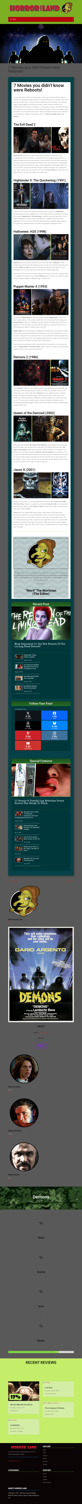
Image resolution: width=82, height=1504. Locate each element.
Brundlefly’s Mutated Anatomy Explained (30, 687)
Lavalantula (15, 1425)
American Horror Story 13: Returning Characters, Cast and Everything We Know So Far (27, 815)
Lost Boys (49, 1388)
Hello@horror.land (13, 1461)
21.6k (16, 709)
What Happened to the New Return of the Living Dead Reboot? (39, 645)
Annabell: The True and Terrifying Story (31, 859)
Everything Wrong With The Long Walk (31, 677)
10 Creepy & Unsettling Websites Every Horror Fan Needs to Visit (31, 667)
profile (10, 922)
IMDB (10, 1092)
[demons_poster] (41, 1022)
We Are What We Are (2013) (21, 1405)
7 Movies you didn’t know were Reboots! (34, 69)
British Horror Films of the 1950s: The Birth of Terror (31, 848)
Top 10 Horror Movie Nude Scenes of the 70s (32, 838)
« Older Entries (12, 881)
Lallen (14, 1408)
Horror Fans (22, 709)
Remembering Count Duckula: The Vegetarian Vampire (32, 827)
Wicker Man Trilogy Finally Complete (30, 656)
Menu (14, 19)
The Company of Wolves (54, 1408)
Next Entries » (70, 881)
